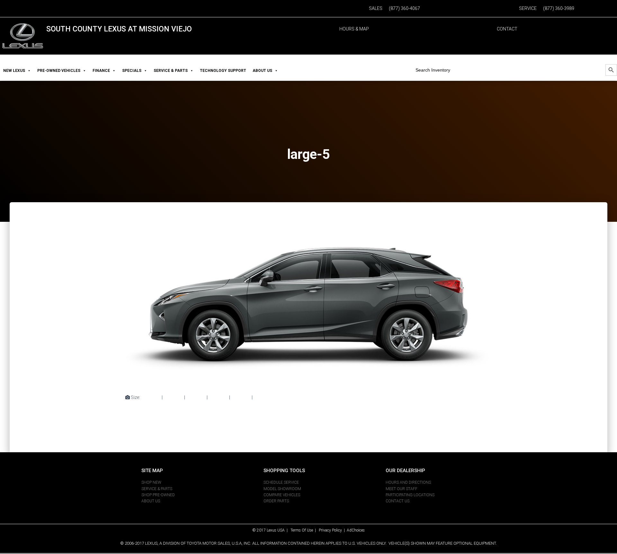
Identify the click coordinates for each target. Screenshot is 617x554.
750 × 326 (196, 397)
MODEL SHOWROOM (282, 489)
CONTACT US (397, 501)
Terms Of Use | (305, 530)
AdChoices (356, 530)
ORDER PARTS (276, 501)
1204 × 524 (265, 397)
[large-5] (308, 304)
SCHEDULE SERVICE (281, 482)
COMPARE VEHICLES (282, 495)
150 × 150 (151, 397)
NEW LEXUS (14, 70)
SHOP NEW (151, 482)
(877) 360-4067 (404, 8)
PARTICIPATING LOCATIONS (410, 495)
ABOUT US (262, 70)
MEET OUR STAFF (401, 489)
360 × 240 (241, 397)
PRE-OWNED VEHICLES (58, 70)
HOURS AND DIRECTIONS (408, 482)
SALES (375, 8)
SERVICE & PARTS (171, 70)
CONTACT (507, 28)
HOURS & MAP (354, 28)
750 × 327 (218, 397)
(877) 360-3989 (558, 8)
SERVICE (528, 8)
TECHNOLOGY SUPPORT (223, 70)
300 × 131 (173, 397)
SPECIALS (131, 70)
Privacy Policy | (333, 530)
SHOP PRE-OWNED (158, 495)
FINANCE (101, 70)
